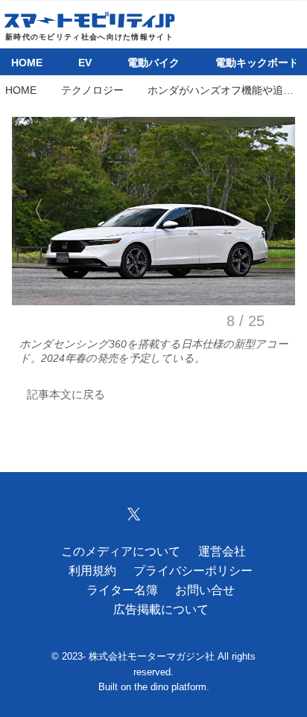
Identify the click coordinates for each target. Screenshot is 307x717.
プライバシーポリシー (193, 570)
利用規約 (92, 570)
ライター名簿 (122, 589)
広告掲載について (161, 609)
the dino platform (170, 687)
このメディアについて (120, 551)
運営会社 (222, 551)
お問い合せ (205, 589)
